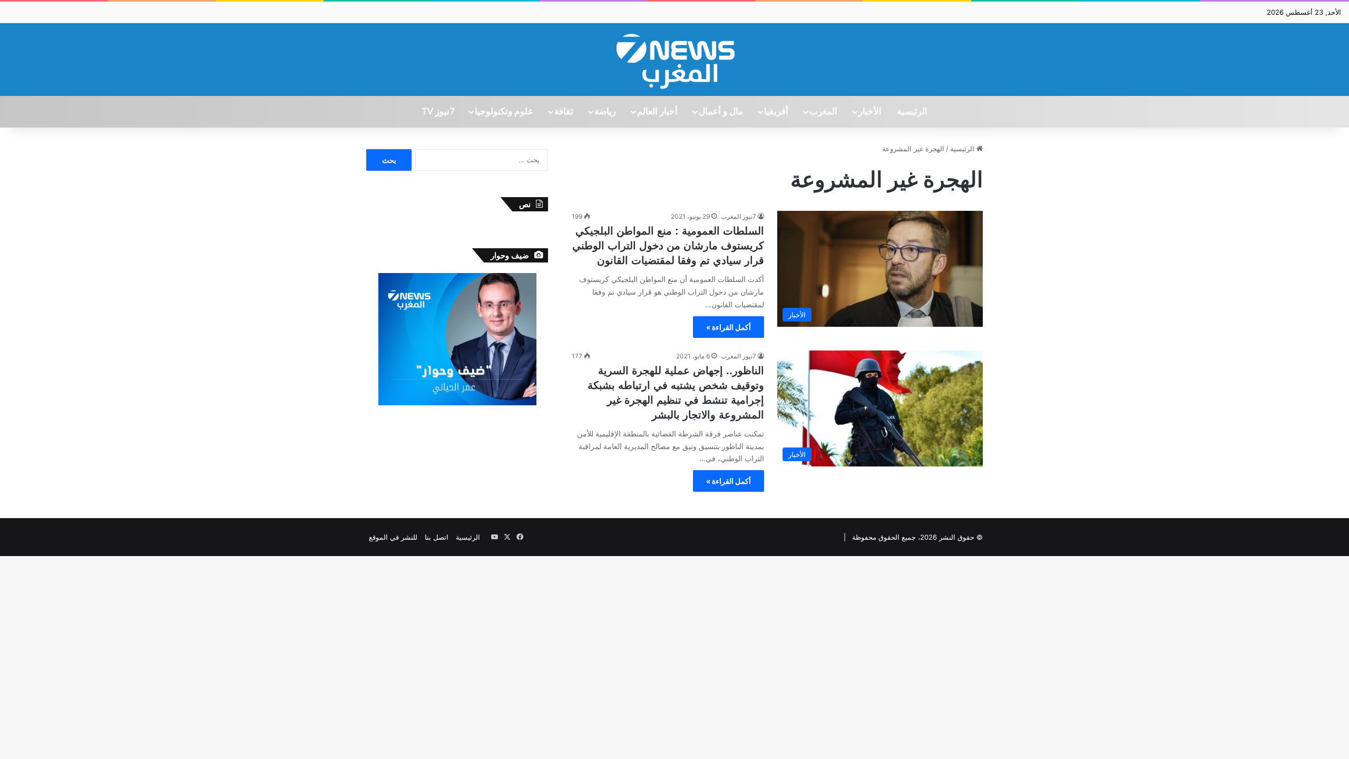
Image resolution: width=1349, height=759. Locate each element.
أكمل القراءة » (728, 327)
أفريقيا (776, 111)
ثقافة (563, 111)
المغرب (823, 111)
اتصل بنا (436, 537)
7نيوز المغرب (738, 216)
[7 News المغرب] (674, 59)
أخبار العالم (657, 111)
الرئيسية (912, 111)
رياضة (605, 111)
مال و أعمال (721, 111)
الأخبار (870, 111)
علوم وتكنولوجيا (504, 111)
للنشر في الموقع (393, 537)
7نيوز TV (438, 111)
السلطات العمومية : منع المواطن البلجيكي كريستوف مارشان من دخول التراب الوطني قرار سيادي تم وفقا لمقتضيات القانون (668, 245)
